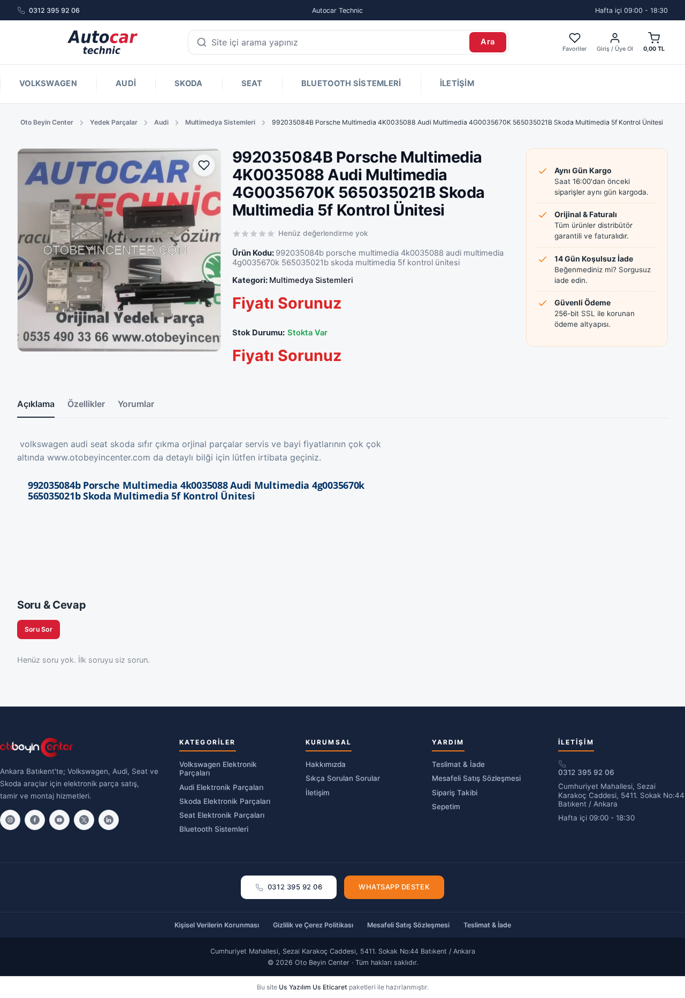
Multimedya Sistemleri (220, 122)
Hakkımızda (326, 764)
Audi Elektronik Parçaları (221, 787)
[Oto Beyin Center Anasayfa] (102, 42)
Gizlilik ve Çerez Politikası (313, 925)
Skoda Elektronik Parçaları (224, 801)
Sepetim (446, 806)
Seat (252, 83)
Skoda (188, 83)
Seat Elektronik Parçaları (221, 815)
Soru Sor (38, 629)
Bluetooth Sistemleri (351, 83)
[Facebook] (35, 820)
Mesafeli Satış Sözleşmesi (476, 778)
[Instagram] (10, 820)
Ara (487, 42)
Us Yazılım (295, 987)
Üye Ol (624, 48)
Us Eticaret (330, 987)
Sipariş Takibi (454, 792)
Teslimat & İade (458, 764)
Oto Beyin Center (46, 122)
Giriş (603, 48)
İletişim (457, 83)
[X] (84, 820)
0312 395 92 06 (54, 10)
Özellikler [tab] (86, 403)
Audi (126, 83)
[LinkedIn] (108, 820)
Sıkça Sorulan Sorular (343, 778)
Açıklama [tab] (36, 403)
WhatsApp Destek (394, 886)
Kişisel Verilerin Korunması (216, 925)
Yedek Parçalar (114, 122)
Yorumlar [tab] (136, 403)
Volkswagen (48, 83)
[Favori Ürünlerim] (204, 165)
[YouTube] (59, 820)
